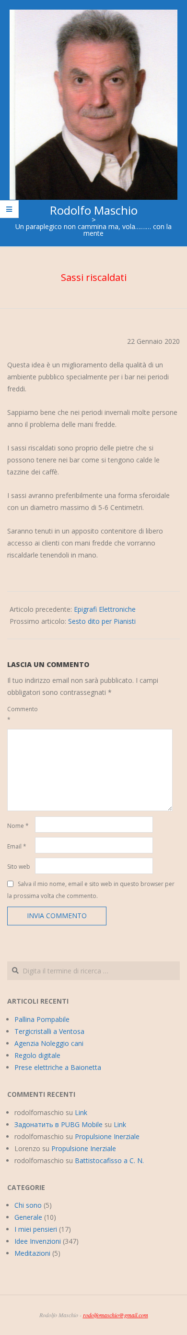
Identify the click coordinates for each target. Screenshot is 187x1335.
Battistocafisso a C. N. (109, 1160)
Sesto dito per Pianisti (102, 621)
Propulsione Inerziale (107, 1136)
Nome (18, 826)
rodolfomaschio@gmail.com (115, 1315)
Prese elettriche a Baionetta (57, 1067)
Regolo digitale (37, 1055)
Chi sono (28, 1205)
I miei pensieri (35, 1229)
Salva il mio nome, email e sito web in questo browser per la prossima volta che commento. (91, 889)
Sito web (18, 866)
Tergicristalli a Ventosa (49, 1031)
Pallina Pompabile (42, 1019)
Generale (28, 1217)
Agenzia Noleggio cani (48, 1043)
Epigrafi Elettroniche (105, 609)
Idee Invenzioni (37, 1241)
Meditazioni (32, 1253)
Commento (20, 714)
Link (81, 1112)
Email (16, 846)
